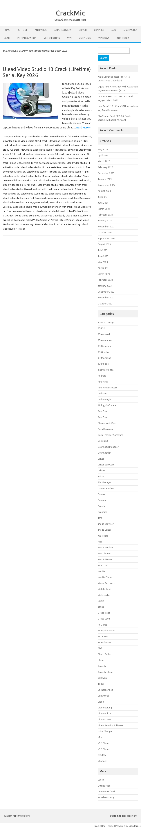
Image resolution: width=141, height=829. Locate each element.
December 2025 (106, 173)
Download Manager (108, 447)
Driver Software (106, 464)
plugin (101, 660)
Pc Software (104, 642)
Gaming (102, 500)
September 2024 (106, 185)
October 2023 (105, 232)
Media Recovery (106, 583)
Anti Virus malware (108, 387)
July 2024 (102, 197)
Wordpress (135, 826)
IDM (100, 518)
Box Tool (102, 411)
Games (101, 494)
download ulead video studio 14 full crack (43, 149)
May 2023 (103, 262)
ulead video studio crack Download (67, 193)
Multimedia (130, 30)
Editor (17, 136)
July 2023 (102, 250)
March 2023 (104, 274)
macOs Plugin (105, 577)
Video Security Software (110, 725)
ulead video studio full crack (51, 211)
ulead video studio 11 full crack (43, 171)
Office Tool (104, 612)
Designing (103, 440)
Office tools (104, 618)
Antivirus (102, 393)
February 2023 (105, 279)
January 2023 (105, 286)
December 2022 (106, 291)
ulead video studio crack (34, 193)
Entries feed (104, 785)
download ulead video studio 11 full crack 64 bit (35, 145)
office (101, 606)
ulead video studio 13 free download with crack (64, 180)
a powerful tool (106, 369)
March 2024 (104, 208)
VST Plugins (104, 749)
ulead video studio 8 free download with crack (28, 189)
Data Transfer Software (110, 435)
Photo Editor (104, 654)
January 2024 (105, 220)
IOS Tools (103, 535)
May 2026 (103, 149)
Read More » (83, 127)
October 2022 (105, 303)
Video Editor (104, 713)
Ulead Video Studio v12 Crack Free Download (39, 215)
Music (7, 38)
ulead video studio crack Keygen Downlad (25, 202)
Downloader (104, 452)
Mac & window (105, 547)
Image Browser (106, 524)
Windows (103, 38)
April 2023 (103, 268)
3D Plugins (103, 363)
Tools (101, 683)
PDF (100, 648)
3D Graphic (103, 352)
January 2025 (105, 179)
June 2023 (103, 256)
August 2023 (104, 244)
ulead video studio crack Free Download (69, 198)
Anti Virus (40, 30)
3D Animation (105, 340)
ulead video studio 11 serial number (40, 176)
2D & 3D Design (106, 322)
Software (103, 678)
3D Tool (22, 30)
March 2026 (104, 161)
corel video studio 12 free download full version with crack (59, 136)
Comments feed (106, 791)
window (102, 755)
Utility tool (103, 695)
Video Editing (52, 38)
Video (101, 701)
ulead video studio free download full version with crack (43, 206)
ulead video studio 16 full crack (19, 185)
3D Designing (104, 346)
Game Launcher (106, 488)
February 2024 (105, 214)
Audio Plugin (104, 399)
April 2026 (103, 155)
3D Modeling (104, 358)
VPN (69, 38)
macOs (101, 571)
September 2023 (106, 238)
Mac (113, 30)
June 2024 (103, 202)
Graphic (102, 506)
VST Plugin (85, 38)
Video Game (104, 719)
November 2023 (106, 226)
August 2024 (104, 191)
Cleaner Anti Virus (107, 423)
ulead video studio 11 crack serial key (41, 167)
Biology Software (107, 405)
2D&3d (101, 328)
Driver (83, 30)
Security (102, 666)
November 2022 (106, 297)
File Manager (104, 482)
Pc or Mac (103, 636)
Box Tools (123, 38)
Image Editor (104, 529)
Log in (101, 779)
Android (102, 375)
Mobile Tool (104, 589)
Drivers (101, 470)
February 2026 (105, 167)
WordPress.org (106, 797)
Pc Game (102, 624)
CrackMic (70, 13)
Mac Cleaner (104, 553)
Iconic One (100, 826)
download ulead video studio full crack (44, 154)
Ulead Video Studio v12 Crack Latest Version (50, 220)
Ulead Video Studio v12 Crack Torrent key (57, 224)
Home (7, 30)
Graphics (99, 30)
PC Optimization (27, 38)
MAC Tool (103, 565)
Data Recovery (62, 30)
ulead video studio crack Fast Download (24, 198)
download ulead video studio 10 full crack (25, 141)
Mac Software (105, 559)
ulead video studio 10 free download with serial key (37, 163)
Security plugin (105, 672)
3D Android (104, 334)
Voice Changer (105, 731)
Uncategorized (105, 689)
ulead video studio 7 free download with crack (62, 185)
